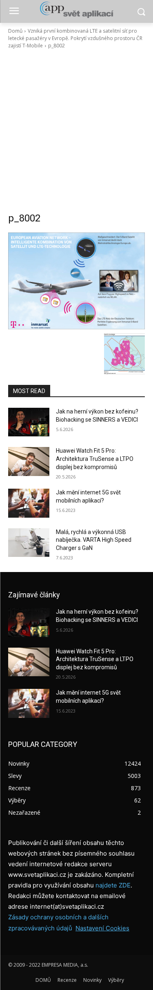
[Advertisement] (76, 130)
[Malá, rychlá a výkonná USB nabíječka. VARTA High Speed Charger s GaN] (28, 542)
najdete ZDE (113, 885)
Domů (15, 30)
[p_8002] (76, 280)
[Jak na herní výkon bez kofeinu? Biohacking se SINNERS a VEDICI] (28, 422)
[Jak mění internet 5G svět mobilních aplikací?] (28, 503)
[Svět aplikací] (76, 10)
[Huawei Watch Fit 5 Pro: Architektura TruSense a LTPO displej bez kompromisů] (28, 461)
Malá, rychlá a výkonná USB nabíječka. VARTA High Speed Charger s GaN (93, 540)
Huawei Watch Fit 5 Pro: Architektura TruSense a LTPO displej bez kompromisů (94, 458)
